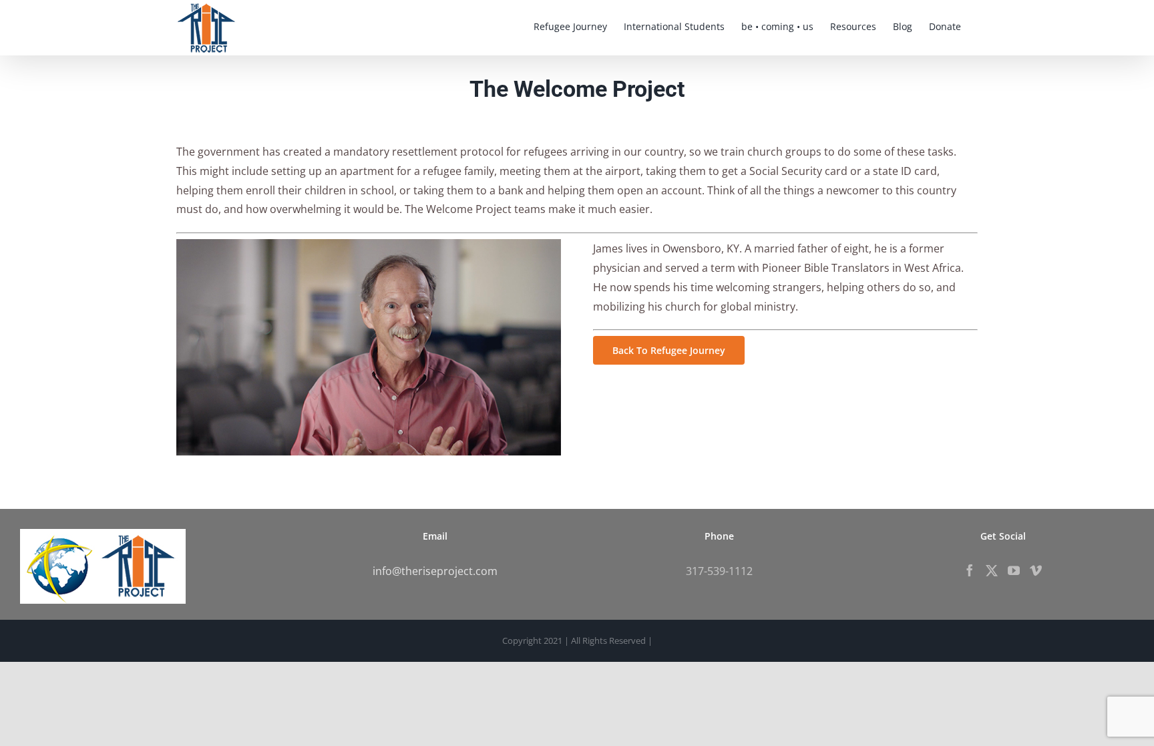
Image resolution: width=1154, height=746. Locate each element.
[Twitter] (992, 570)
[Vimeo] (1036, 570)
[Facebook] (970, 570)
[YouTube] (1014, 570)
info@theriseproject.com (435, 571)
